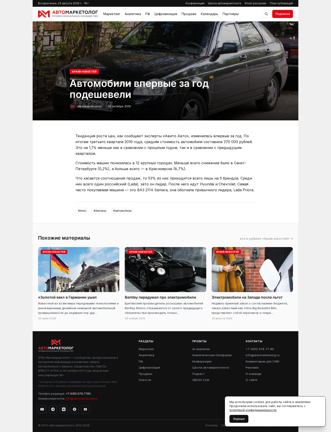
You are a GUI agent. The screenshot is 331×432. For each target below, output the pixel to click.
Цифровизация (165, 14)
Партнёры (231, 14)
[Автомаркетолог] (68, 14)
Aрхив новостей (84, 71)
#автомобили (122, 210)
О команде (253, 374)
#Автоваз (100, 210)
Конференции (195, 3)
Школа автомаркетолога (224, 3)
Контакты (211, 425)
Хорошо (239, 419)
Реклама (252, 367)
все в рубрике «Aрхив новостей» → (266, 238)
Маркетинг (111, 14)
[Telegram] (53, 409)
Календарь (209, 14)
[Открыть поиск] (266, 14)
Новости (145, 380)
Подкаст (198, 374)
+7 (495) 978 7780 (78, 393)
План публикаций (281, 3)
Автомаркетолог (90, 106)
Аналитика (133, 14)
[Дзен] (74, 409)
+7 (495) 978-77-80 (260, 349)
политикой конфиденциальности (253, 410)
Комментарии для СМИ (262, 361)
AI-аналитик (201, 349)
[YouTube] (42, 409)
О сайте (251, 380)
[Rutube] (85, 409)
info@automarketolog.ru (82, 398)
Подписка (282, 14)
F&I (147, 14)
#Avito (82, 210)
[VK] (64, 409)
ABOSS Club (200, 380)
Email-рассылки (255, 3)
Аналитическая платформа (212, 355)
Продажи (189, 14)
